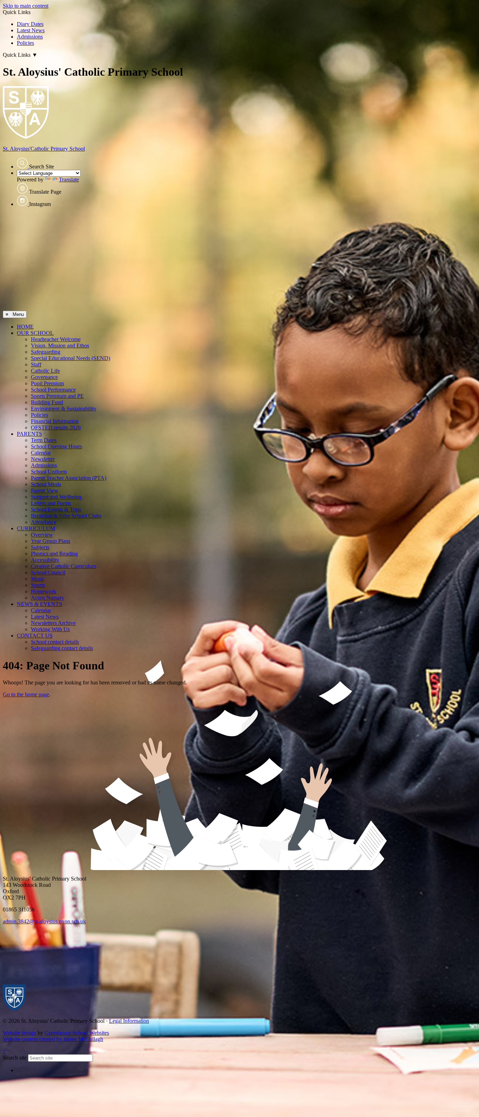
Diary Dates (30, 24)
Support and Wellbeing (56, 497)
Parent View (44, 491)
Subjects (40, 547)
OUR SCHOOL (35, 333)
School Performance (53, 390)
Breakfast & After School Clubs (66, 516)
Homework (43, 591)
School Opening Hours (56, 446)
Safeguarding (45, 352)
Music (38, 579)
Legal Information (129, 1021)
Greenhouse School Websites (77, 1033)
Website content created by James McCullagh (53, 1039)
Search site (15, 1058)
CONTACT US (35, 636)
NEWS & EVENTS (39, 604)
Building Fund (47, 402)
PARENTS (29, 434)
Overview (42, 535)
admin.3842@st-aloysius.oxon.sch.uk (44, 921)
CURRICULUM (36, 528)
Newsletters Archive (53, 623)
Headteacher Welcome (56, 339)
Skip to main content (25, 6)
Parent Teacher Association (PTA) (68, 478)
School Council (48, 572)
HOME (25, 327)
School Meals (46, 484)
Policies (25, 43)
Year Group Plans (50, 541)
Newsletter (43, 459)
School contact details (55, 642)
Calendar (41, 453)
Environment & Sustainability (63, 409)
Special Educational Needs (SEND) (70, 358)
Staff (36, 364)
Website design (19, 1033)
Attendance (43, 522)
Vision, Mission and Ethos (60, 346)
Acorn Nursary (47, 598)
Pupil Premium (47, 383)
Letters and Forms (51, 503)
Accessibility (45, 560)
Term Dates (43, 440)
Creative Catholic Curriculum (63, 566)
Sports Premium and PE (57, 396)
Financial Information (55, 421)
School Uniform (49, 472)
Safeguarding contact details (62, 648)
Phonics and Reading (54, 554)
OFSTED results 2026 (56, 427)
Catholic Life (45, 371)
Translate (69, 179)
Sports (38, 585)
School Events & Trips (56, 509)
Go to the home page (26, 694)
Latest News (31, 30)
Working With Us (50, 629)
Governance (44, 377)
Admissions (30, 37)
